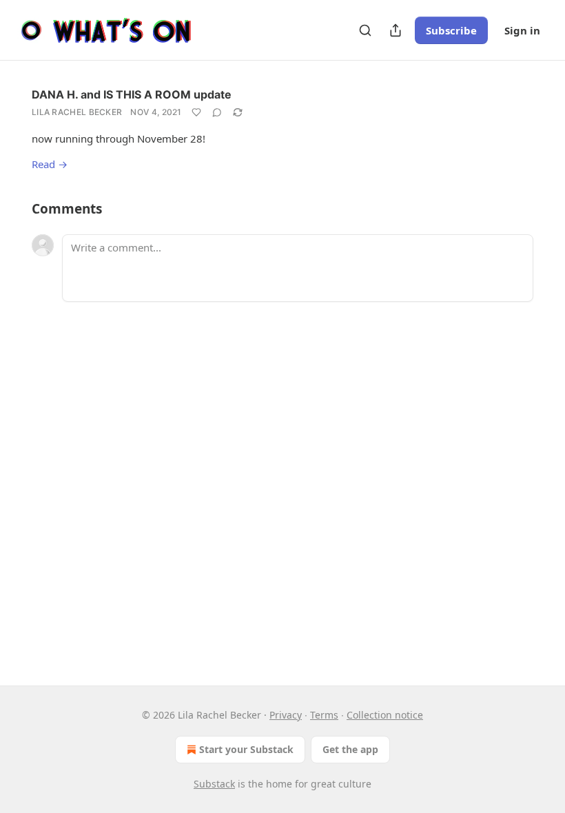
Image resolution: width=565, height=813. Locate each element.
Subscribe (451, 30)
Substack (214, 783)
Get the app (350, 749)
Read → (50, 164)
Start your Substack (246, 749)
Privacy (285, 714)
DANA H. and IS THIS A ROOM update (132, 94)
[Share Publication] (395, 30)
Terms (324, 714)
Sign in (522, 30)
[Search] (365, 30)
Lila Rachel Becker (77, 112)
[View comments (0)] (217, 112)
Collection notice (385, 714)
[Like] (196, 112)
